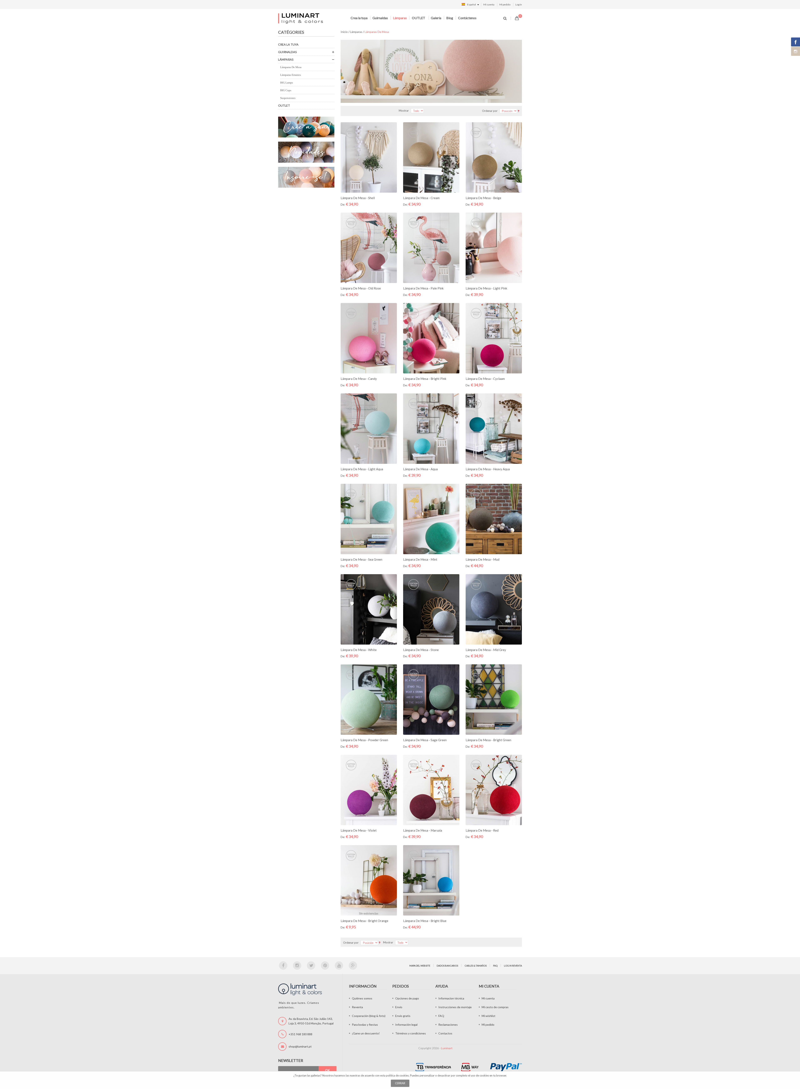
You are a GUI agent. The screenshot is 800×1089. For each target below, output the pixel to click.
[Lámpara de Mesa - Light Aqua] (369, 428)
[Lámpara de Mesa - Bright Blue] (431, 880)
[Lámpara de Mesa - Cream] (431, 157)
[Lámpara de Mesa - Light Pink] (494, 248)
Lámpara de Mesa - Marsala (422, 830)
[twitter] (311, 965)
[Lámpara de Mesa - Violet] (369, 790)
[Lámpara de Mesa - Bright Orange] (369, 880)
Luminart (446, 1048)
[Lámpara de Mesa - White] (369, 609)
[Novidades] (306, 152)
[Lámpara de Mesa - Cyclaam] (494, 338)
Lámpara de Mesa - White (359, 650)
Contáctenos (467, 18)
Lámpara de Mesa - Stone (421, 650)
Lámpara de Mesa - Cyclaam (485, 378)
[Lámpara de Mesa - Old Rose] (369, 248)
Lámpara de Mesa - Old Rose (361, 288)
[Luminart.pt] (301, 18)
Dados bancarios (447, 965)
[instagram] (297, 965)
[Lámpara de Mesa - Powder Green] (369, 699)
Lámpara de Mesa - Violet (359, 830)
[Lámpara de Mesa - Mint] (431, 519)
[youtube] (339, 965)
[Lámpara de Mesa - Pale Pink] (431, 248)
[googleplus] (353, 965)
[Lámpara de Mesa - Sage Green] (431, 699)
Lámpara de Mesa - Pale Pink (423, 288)
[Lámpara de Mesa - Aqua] (431, 428)
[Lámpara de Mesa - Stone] (431, 609)
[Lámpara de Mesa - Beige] (494, 157)
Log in (518, 4)
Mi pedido (504, 4)
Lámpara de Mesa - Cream (421, 198)
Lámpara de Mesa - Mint (420, 559)
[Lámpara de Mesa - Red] (494, 790)
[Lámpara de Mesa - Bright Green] (494, 699)
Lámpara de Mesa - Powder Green (364, 740)
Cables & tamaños (476, 965)
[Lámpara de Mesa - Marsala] (431, 790)
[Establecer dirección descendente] (518, 110)
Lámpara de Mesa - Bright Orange (364, 921)
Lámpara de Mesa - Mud (482, 559)
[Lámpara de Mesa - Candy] (369, 338)
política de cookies (397, 1075)
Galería (436, 18)
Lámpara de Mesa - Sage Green (425, 740)
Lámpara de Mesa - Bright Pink (424, 378)
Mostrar (404, 110)
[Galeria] (306, 177)
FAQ (495, 965)
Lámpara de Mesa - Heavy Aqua (488, 469)
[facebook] (283, 965)
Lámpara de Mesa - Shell (358, 198)
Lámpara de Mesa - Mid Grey (486, 650)
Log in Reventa (513, 965)
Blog (449, 18)
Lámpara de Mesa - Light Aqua (362, 469)
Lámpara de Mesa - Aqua (420, 469)
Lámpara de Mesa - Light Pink (486, 288)
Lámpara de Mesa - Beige (483, 198)
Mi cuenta (488, 4)
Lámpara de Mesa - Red (482, 830)
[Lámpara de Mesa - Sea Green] (369, 519)
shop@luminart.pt (300, 1046)
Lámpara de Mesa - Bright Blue (424, 921)
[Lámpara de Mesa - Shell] (369, 157)
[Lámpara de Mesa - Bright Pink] (431, 338)
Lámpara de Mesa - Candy (359, 378)
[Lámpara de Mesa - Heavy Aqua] (494, 428)
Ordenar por (490, 110)
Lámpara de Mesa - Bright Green (488, 740)
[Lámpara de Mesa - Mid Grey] (494, 609)
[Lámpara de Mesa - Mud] (494, 519)
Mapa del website (419, 965)
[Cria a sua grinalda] (306, 127)
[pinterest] (325, 965)
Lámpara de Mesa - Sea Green (361, 559)
